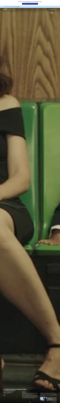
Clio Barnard (50, 399)
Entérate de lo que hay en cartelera (30, 3)
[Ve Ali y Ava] (43, 399)
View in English (17, 6)
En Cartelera (12, 9)
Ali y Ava (49, 398)
